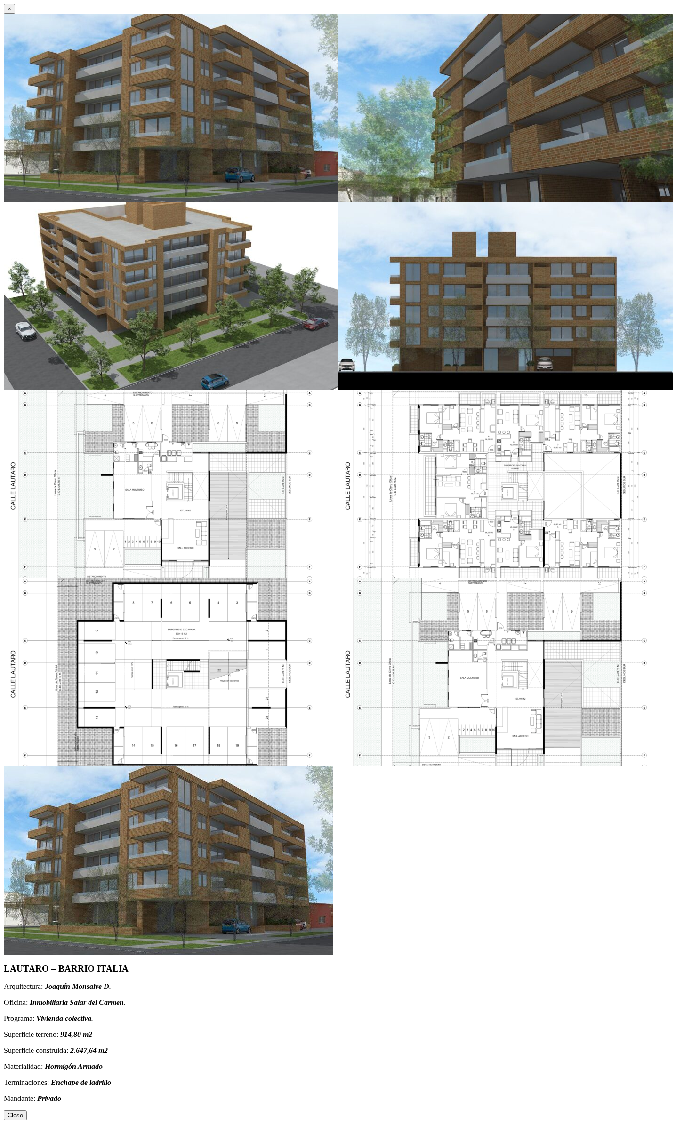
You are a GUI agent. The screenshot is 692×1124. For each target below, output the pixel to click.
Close (15, 1115)
